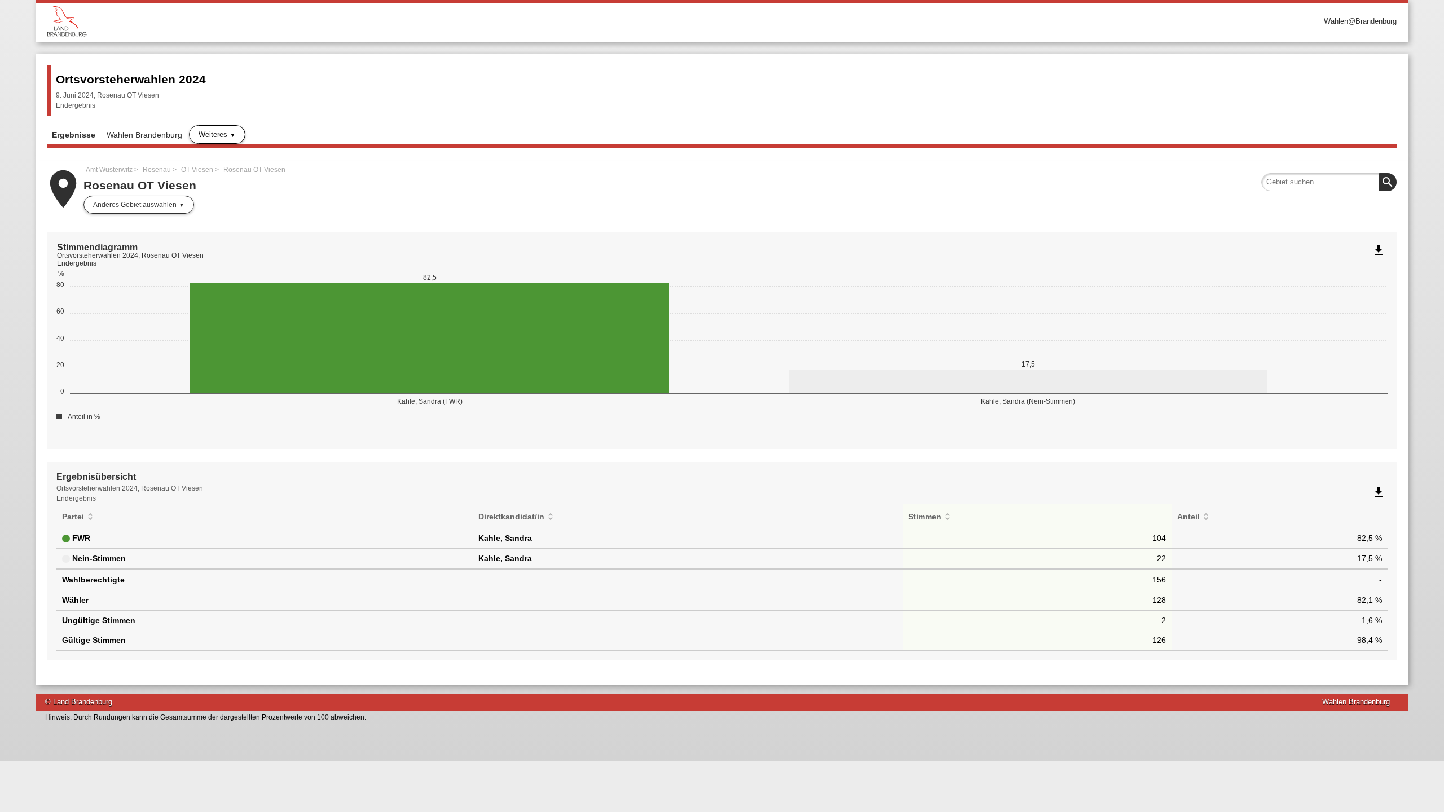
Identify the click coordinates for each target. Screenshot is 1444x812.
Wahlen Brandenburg (144, 134)
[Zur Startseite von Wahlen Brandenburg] (384, 21)
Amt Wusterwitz (109, 170)
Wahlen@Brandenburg (1360, 21)
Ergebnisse (73, 134)
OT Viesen (197, 170)
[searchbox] (1329, 182)
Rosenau (157, 170)
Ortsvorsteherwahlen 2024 (131, 79)
